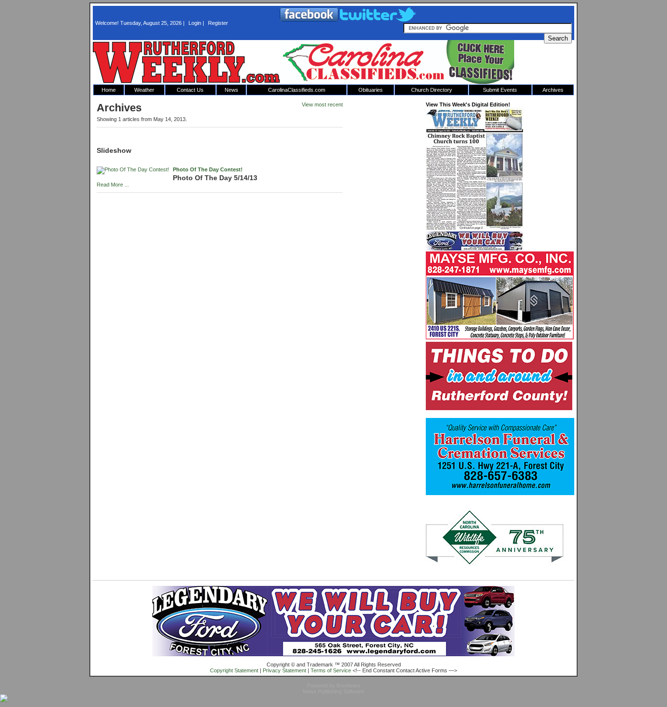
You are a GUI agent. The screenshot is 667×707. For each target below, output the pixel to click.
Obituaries (370, 90)
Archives (552, 90)
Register (218, 23)
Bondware (348, 685)
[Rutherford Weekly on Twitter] (378, 19)
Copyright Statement (234, 670)
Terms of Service (331, 670)
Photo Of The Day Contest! (208, 169)
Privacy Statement (284, 670)
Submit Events (500, 90)
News (231, 90)
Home (109, 90)
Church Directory (431, 90)
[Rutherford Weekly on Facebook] (310, 19)
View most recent (322, 104)
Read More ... (113, 184)
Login (194, 23)
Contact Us (190, 90)
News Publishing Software (333, 691)
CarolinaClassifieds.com (296, 90)
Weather (144, 90)
